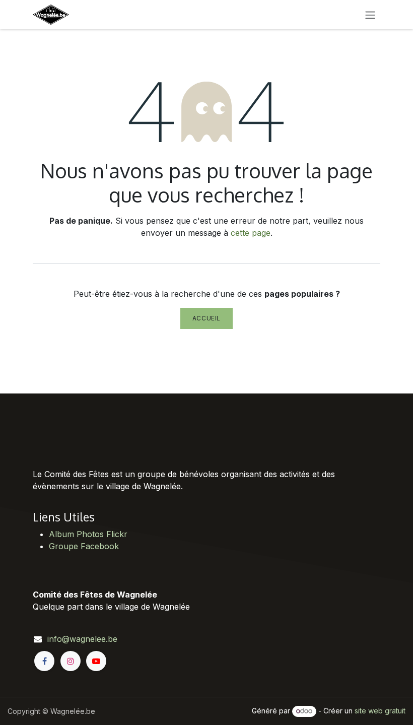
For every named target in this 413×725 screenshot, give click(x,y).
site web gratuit (380, 710)
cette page (250, 233)
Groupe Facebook (84, 546)
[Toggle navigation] (370, 14)
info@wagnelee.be (82, 639)
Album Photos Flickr (88, 534)
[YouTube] (96, 661)
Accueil (206, 318)
